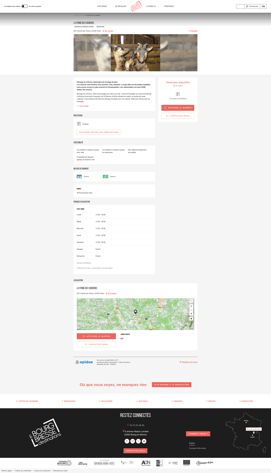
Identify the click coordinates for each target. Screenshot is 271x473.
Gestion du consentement (42, 471)
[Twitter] (138, 441)
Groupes (178, 401)
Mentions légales (7, 471)
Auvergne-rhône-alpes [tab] (197, 448)
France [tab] (192, 443)
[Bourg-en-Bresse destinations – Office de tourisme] (45, 446)
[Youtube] (144, 441)
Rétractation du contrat (60, 471)
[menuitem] (102, 6)
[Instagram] (132, 441)
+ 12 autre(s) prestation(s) (178, 98)
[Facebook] (127, 441)
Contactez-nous (135, 451)
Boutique (143, 401)
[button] (252, 5)
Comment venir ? (198, 434)
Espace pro (247, 401)
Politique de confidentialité (23, 471)
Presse (212, 401)
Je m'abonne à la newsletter (171, 385)
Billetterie (107, 401)
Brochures (69, 401)
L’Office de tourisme (28, 401)
